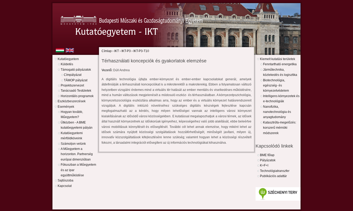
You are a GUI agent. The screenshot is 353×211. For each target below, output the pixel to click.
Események (66, 106)
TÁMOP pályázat (75, 80)
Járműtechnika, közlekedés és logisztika (280, 72)
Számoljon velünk (73, 143)
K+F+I (264, 165)
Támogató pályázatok (76, 69)
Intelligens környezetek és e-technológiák (281, 98)
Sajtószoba (65, 180)
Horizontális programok (77, 96)
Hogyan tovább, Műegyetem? (72, 114)
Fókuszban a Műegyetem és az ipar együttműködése (78, 170)
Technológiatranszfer (274, 171)
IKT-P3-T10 (141, 51)
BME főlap (267, 155)
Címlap (107, 51)
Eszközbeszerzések (72, 101)
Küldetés (67, 64)
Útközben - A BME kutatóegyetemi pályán (77, 125)
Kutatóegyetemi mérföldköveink (72, 135)
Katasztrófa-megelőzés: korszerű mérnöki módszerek (279, 128)
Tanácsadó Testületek (76, 90)
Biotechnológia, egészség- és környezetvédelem (276, 85)
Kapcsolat (65, 186)
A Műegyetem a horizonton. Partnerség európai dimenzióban (77, 154)
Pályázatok (267, 160)
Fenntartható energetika (280, 64)
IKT (116, 51)
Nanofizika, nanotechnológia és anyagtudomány (277, 112)
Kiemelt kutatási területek (277, 59)
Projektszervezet (72, 85)
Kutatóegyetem (68, 59)
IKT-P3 (126, 51)
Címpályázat (72, 75)
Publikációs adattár (273, 176)
